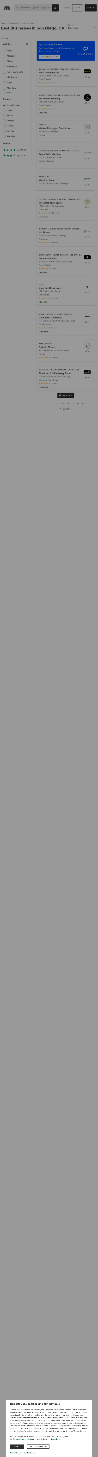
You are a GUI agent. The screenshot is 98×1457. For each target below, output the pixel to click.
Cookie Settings (38, 1446)
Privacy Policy (55, 1439)
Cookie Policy (29, 1453)
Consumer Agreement (22, 1439)
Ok (16, 1446)
